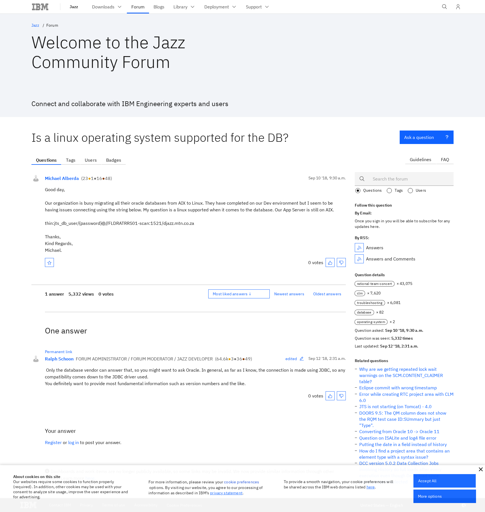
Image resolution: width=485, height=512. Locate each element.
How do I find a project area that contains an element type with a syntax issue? (404, 454)
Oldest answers (327, 293)
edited (291, 358)
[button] (481, 469)
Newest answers (289, 293)
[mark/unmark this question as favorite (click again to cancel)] (49, 262)
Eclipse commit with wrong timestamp (398, 387)
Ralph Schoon (59, 359)
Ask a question (419, 137)
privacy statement (226, 492)
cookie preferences (241, 481)
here (371, 487)
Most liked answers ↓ (232, 293)
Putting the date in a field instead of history (403, 444)
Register (53, 442)
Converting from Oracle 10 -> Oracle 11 (399, 431)
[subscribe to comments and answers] (359, 258)
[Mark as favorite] (49, 262)
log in (73, 442)
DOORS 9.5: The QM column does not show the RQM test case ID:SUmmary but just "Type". (402, 419)
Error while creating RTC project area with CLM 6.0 (406, 397)
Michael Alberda (62, 178)
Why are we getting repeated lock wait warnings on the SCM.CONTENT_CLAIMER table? (401, 375)
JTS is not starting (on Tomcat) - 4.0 (395, 406)
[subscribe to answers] (359, 247)
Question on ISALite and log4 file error (397, 438)
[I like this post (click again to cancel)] (330, 262)
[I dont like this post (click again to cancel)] (341, 262)
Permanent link (58, 351)
